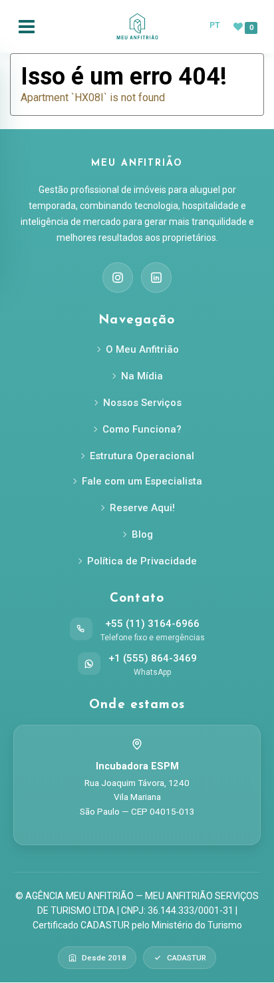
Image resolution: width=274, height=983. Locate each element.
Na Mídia (142, 376)
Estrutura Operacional (142, 456)
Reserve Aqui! (142, 508)
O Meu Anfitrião (142, 349)
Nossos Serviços (142, 403)
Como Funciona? (142, 429)
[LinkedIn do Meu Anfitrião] (156, 277)
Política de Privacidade (142, 561)
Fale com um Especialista (142, 481)
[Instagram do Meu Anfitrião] (117, 277)
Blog (142, 534)
